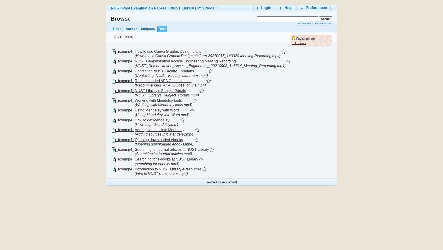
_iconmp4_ (125, 51)
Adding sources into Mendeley (159, 130)
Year (162, 29)
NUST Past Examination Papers (138, 8)
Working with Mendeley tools (158, 100)
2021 (117, 37)
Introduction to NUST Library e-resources (168, 169)
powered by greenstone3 (222, 182)
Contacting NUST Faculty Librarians (164, 71)
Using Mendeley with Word (157, 110)
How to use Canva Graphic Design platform (170, 51)
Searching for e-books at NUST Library (166, 159)
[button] (314, 8)
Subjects (148, 29)
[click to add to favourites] (283, 51)
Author (131, 29)
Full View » (299, 43)
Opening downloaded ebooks (159, 140)
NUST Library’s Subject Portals (160, 91)
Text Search (304, 23)
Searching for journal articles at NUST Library (172, 149)
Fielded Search (323, 23)
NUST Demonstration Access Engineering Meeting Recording (185, 61)
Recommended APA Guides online (163, 81)
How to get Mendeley (152, 120)
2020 (129, 37)
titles (117, 29)
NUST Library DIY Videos (192, 8)
